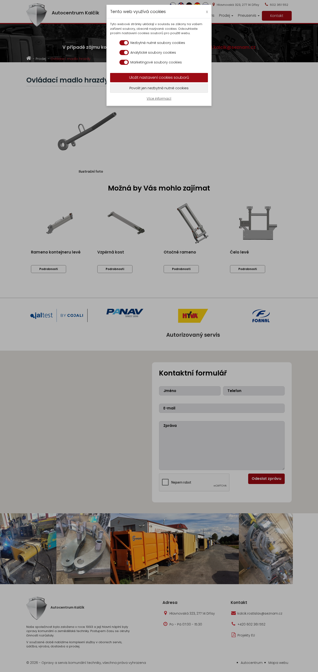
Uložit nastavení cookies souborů (159, 77)
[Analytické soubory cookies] (124, 52)
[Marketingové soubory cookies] (124, 62)
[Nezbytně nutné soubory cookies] (124, 42)
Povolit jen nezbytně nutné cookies (159, 88)
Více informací (159, 98)
